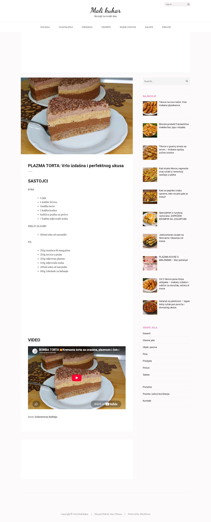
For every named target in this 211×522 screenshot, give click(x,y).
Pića (145, 354)
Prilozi (166, 27)
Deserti (106, 27)
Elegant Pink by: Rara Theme (108, 514)
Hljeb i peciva (128, 27)
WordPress (145, 514)
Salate (149, 27)
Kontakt (147, 400)
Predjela (87, 27)
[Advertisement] (105, 52)
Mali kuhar (105, 10)
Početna (147, 387)
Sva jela (45, 27)
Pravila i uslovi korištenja (156, 393)
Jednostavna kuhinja (46, 417)
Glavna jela (66, 27)
